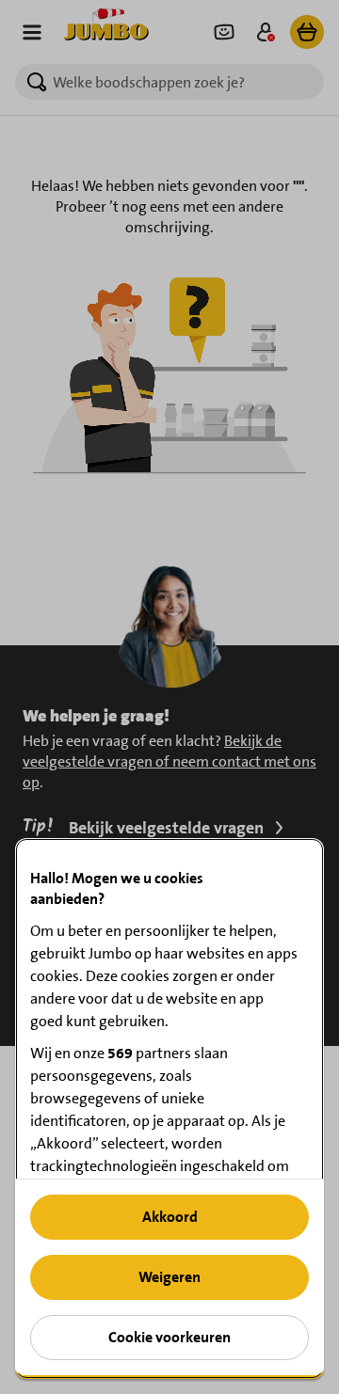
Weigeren (169, 1277)
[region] (169, 1108)
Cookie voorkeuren (169, 1337)
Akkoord (170, 1217)
